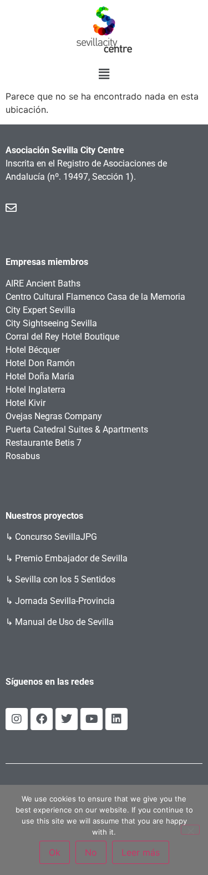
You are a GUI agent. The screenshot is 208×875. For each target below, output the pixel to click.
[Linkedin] (116, 719)
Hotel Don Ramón (40, 363)
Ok (54, 852)
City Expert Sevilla (40, 310)
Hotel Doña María (40, 376)
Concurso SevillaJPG (56, 537)
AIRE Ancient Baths (43, 283)
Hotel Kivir (25, 403)
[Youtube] (91, 719)
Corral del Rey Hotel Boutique (62, 336)
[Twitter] (66, 719)
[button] (103, 74)
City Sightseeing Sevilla (51, 323)
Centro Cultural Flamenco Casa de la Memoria (95, 296)
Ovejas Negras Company (54, 416)
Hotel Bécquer (33, 350)
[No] (190, 830)
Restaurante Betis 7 (44, 443)
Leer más (140, 852)
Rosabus (23, 456)
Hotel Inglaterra (35, 389)
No (91, 852)
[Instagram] (17, 719)
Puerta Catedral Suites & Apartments (77, 429)
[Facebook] (42, 719)
